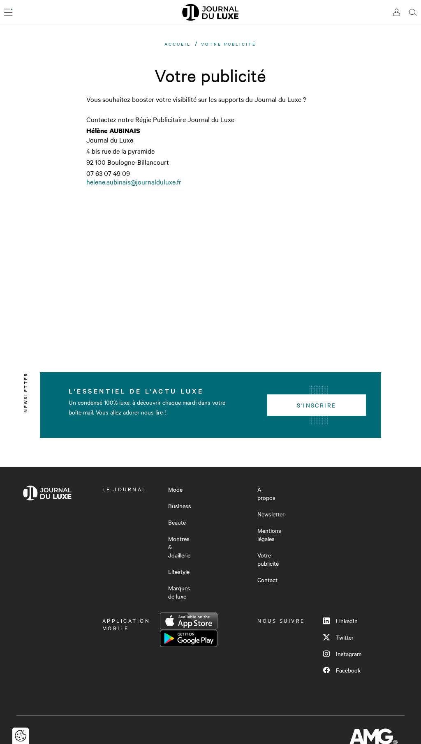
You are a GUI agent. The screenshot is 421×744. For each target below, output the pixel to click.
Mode (175, 489)
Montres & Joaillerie (179, 546)
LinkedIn (347, 621)
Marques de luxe (179, 592)
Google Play (188, 638)
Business (179, 506)
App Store (188, 621)
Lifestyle (179, 571)
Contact (267, 580)
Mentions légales (269, 534)
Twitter (345, 637)
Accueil (177, 44)
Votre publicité (268, 559)
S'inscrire (316, 405)
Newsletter (271, 514)
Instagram (348, 654)
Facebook (348, 670)
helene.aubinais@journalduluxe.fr (133, 181)
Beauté (177, 522)
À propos (266, 493)
